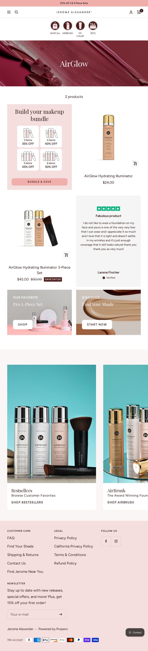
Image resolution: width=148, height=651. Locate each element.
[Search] (16, 12)
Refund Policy (65, 563)
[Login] (131, 12)
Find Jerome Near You (25, 571)
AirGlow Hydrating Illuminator (108, 176)
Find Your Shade (20, 546)
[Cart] (139, 12)
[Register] (60, 614)
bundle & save (39, 181)
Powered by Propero (53, 629)
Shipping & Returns (22, 555)
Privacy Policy (65, 538)
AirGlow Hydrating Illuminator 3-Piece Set (39, 270)
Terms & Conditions (70, 555)
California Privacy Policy (73, 546)
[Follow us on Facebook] (106, 541)
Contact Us (16, 563)
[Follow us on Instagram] (116, 541)
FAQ (11, 538)
